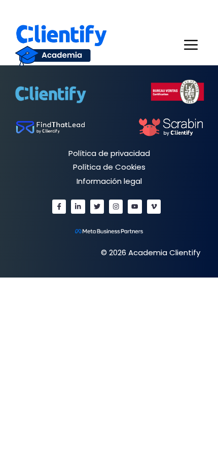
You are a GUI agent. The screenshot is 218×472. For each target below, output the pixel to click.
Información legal (109, 181)
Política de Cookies (109, 167)
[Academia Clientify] (60, 45)
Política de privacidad (109, 153)
